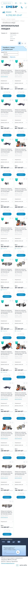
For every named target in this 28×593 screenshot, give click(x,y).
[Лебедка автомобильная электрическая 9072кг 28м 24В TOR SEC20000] (21, 105)
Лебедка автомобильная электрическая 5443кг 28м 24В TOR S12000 (7, 111)
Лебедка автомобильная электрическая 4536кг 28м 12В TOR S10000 (21, 271)
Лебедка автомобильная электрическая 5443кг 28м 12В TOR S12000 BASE (7, 434)
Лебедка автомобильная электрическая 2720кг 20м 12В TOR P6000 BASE (20, 473)
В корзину (7, 95)
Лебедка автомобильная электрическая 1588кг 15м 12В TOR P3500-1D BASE (6, 513)
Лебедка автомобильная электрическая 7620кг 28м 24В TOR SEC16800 (6, 150)
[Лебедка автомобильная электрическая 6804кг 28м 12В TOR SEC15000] (21, 184)
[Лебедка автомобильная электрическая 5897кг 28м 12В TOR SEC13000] (6, 223)
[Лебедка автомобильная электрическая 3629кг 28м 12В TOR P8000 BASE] (7, 467)
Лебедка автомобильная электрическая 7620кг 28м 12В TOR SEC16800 (6, 190)
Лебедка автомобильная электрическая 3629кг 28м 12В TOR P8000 (6, 312)
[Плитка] (19, 44)
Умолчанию (13, 35)
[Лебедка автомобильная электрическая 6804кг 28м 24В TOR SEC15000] (7, 65)
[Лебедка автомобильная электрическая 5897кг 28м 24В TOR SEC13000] (21, 65)
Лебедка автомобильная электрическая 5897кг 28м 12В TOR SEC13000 (6, 229)
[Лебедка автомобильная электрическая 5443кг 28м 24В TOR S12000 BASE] (21, 388)
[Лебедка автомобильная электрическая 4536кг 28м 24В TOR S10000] (21, 347)
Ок (18, 552)
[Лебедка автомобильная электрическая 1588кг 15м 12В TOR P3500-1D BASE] (7, 506)
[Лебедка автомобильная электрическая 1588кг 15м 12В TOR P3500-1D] (7, 264)
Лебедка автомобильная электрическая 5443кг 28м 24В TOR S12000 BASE (21, 394)
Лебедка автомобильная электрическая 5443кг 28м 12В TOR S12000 (21, 229)
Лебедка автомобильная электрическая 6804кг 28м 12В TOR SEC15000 (21, 190)
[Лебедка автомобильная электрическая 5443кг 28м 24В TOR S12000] (7, 105)
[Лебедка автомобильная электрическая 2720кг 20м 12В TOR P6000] (21, 305)
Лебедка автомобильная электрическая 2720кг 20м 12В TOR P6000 (20, 312)
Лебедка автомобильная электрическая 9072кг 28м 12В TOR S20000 (21, 150)
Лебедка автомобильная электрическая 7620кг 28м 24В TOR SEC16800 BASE (6, 394)
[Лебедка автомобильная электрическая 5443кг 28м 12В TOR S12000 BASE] (7, 427)
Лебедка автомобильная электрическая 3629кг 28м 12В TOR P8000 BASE (6, 473)
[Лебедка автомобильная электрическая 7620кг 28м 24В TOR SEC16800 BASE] (7, 388)
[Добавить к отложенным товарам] (13, 60)
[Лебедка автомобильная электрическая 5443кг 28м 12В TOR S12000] (21, 223)
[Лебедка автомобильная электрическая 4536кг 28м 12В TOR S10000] (21, 264)
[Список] (22, 44)
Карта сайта (23, 565)
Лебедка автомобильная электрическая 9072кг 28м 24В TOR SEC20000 (21, 111)
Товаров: (3, 33)
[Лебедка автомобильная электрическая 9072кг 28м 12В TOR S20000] (21, 144)
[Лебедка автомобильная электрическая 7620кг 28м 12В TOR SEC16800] (6, 184)
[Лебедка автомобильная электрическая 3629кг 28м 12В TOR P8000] (6, 305)
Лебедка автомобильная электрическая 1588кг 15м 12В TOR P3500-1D (6, 271)
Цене (11, 36)
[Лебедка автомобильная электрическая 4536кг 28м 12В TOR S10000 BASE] (21, 427)
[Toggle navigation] (2, 7)
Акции (11, 40)
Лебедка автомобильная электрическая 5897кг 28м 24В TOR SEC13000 (21, 72)
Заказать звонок (7, 3)
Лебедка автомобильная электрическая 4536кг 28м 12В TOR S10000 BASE (21, 434)
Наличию (12, 38)
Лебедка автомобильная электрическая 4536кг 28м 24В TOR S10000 (21, 353)
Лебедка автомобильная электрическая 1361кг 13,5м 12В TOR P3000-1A (7, 353)
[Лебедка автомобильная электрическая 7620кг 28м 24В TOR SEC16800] (7, 144)
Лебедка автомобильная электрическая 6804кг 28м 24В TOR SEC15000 (7, 72)
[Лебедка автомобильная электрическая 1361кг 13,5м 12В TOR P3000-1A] (6, 347)
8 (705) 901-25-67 (14, 15)
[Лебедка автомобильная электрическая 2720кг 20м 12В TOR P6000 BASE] (21, 467)
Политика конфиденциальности (7, 563)
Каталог (8, 12)
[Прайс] (25, 44)
